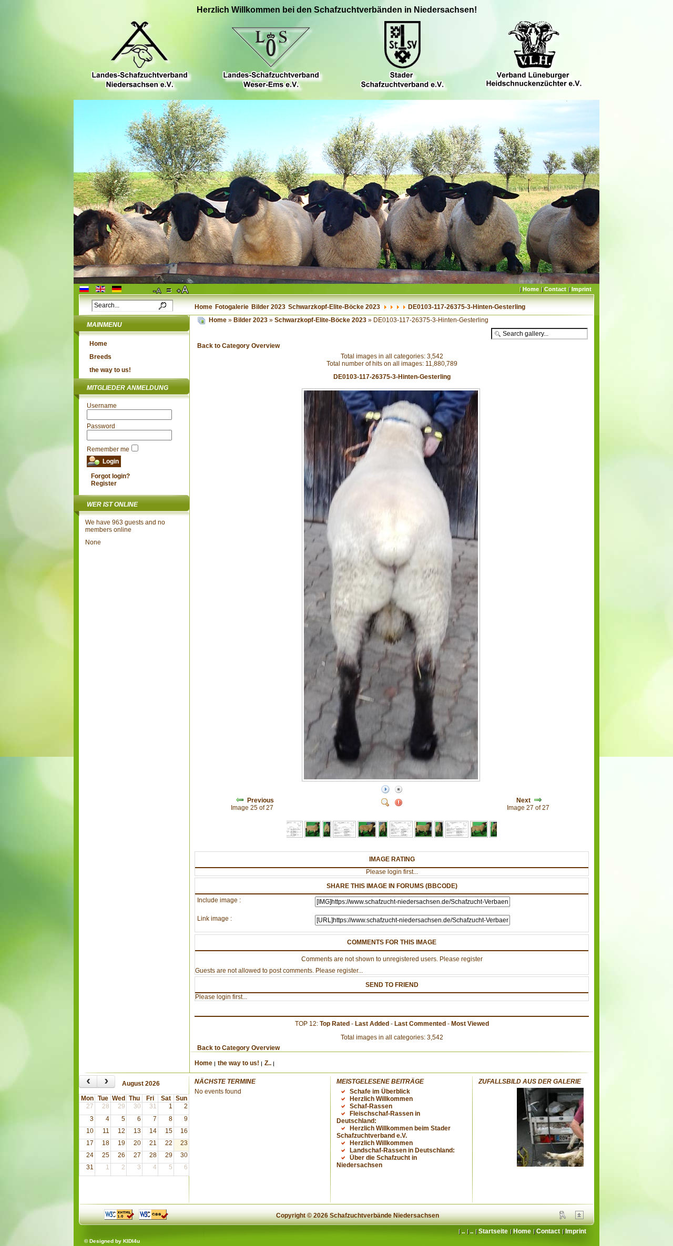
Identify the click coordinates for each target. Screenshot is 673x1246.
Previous (260, 800)
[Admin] (562, 1217)
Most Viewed (470, 1023)
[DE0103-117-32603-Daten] (290, 835)
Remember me (108, 449)
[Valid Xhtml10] (119, 1217)
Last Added (372, 1023)
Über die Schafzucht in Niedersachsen (376, 1161)
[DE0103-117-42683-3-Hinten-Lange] (326, 835)
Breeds (100, 357)
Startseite (493, 1231)
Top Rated (335, 1023)
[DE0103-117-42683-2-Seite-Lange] (312, 835)
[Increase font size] (183, 290)
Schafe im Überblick (380, 1091)
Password (101, 426)
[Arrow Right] (538, 800)
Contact (555, 289)
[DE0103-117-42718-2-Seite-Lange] (423, 835)
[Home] (201, 320)
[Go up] (579, 1217)
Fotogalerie (232, 307)
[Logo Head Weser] (270, 56)
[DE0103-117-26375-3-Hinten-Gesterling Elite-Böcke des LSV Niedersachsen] (392, 779)
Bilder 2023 (268, 307)
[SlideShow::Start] (385, 790)
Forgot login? (110, 476)
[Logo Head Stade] (402, 56)
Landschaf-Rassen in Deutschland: (402, 1150)
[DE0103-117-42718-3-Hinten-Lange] (439, 835)
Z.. (267, 1063)
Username (102, 405)
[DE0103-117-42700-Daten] (401, 835)
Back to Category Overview (238, 345)
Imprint (582, 289)
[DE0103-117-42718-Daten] (456, 835)
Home (531, 289)
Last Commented (420, 1023)
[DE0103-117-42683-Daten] (344, 835)
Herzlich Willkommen (381, 1099)
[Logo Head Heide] (533, 55)
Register (104, 483)
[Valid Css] (153, 1217)
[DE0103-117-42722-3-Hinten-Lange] (495, 835)
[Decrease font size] (157, 290)
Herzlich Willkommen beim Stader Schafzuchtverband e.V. (393, 1132)
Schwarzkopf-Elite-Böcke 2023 (334, 307)
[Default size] (170, 290)
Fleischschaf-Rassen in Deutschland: (378, 1117)
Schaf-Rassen (371, 1106)
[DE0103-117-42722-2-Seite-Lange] (479, 835)
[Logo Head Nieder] (139, 56)
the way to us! (110, 370)
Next (523, 800)
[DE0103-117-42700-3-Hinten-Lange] (383, 835)
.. (471, 1231)
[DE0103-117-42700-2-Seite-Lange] (367, 835)
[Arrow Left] (240, 800)
